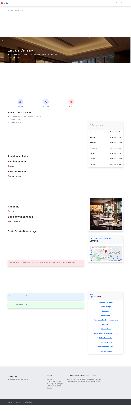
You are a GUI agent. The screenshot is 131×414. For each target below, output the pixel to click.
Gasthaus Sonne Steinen (106, 347)
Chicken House (106, 329)
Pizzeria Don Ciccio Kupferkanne (105, 333)
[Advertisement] (53, 24)
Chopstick (105, 324)
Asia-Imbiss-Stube (105, 342)
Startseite (119, 3)
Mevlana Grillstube (106, 302)
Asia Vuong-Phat (106, 351)
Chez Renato (105, 315)
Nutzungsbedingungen (55, 384)
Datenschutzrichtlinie (54, 381)
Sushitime (105, 311)
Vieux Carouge (106, 307)
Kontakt (126, 3)
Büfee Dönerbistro (105, 338)
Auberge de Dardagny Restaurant (106, 320)
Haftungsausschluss (54, 386)
